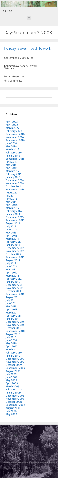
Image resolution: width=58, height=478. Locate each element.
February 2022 (14, 131)
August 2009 (13, 371)
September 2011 (15, 294)
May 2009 (11, 380)
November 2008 (15, 398)
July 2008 (11, 411)
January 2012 (13, 281)
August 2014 (13, 192)
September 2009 (15, 368)
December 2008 (15, 395)
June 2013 (11, 229)
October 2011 (13, 291)
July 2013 (11, 226)
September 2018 (15, 134)
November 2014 (15, 183)
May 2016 (11, 146)
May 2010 (11, 343)
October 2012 (13, 254)
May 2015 (11, 164)
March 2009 (12, 386)
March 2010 (12, 349)
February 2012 (14, 278)
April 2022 (12, 124)
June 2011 (11, 303)
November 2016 (15, 137)
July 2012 (11, 263)
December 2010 (15, 321)
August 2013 (13, 223)
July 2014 (11, 195)
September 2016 (15, 140)
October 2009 (14, 365)
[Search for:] (29, 97)
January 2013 (13, 244)
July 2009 (11, 374)
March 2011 (12, 312)
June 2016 (11, 143)
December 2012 (15, 248)
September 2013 (15, 220)
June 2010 (11, 340)
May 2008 (11, 414)
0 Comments (14, 80)
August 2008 (13, 408)
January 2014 (13, 214)
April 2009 (12, 383)
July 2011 (11, 300)
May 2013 (11, 232)
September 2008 (15, 405)
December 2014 (15, 180)
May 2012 (11, 269)
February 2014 (14, 211)
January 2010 (13, 355)
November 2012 (15, 251)
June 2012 (11, 266)
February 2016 (14, 152)
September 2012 (15, 257)
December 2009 (15, 358)
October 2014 (14, 186)
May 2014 (11, 201)
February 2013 (14, 241)
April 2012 (11, 272)
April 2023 (12, 121)
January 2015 (13, 177)
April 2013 (11, 235)
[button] (29, 18)
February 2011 (13, 315)
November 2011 (14, 288)
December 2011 (14, 284)
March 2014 (12, 208)
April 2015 (11, 168)
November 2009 (15, 361)
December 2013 (15, 217)
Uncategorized (15, 76)
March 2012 (12, 275)
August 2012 (13, 260)
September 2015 (15, 158)
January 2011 (13, 318)
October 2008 (14, 401)
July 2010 (11, 337)
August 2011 (13, 297)
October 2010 (13, 328)
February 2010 (14, 352)
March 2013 (12, 238)
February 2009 (14, 389)
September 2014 (15, 189)
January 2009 (13, 392)
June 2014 (11, 198)
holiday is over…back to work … (27, 50)
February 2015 (14, 174)
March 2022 (12, 128)
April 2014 (12, 204)
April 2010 (11, 346)
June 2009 (11, 377)
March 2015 (12, 171)
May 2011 (11, 306)
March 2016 (12, 149)
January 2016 (13, 155)
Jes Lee (6, 11)
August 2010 (13, 334)
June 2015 (11, 161)
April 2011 (11, 309)
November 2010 (15, 325)
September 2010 (15, 331)
